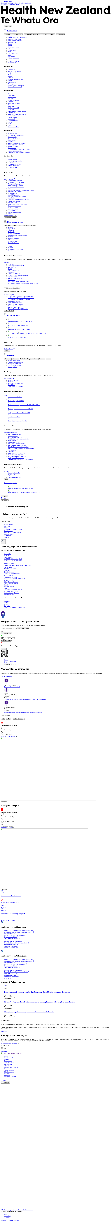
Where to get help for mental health (17, 204)
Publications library (25, 359)
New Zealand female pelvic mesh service (19, 281)
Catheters (10, 101)
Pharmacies (11, 272)
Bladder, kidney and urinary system (17, 37)
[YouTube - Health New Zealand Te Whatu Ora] (2, 1203)
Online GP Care (8, 349)
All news (3, 985)
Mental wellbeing (60, 34)
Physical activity (12, 117)
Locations (7, 1073)
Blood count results (13, 94)
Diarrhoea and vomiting (14, 71)
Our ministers (11, 385)
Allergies (10, 36)
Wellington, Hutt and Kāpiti (15, 249)
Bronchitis (10, 74)
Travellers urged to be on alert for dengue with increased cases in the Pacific (25, 699)
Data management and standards (17, 445)
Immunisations (36, 34)
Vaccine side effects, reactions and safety (19, 149)
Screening (10, 188)
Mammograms (12, 97)
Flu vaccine (11, 162)
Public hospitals (12, 264)
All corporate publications (15, 397)
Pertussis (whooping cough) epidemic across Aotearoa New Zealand (23, 712)
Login (4, 498)
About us (7, 350)
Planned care (11, 280)
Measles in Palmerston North (12, 687)
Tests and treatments (17, 34)
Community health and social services (18, 932)
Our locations (11, 474)
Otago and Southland (13, 238)
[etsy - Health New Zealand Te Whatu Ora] (56, 1201)
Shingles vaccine (12, 167)
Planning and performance (15, 365)
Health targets (8, 378)
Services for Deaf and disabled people (18, 275)
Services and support (10, 1076)
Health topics (8, 26)
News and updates (9, 1062)
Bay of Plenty (11, 228)
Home (6, 660)
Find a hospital (8, 225)
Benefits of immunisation (15, 151)
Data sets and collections (14, 434)
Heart (9, 51)
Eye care (10, 937)
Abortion (10, 98)
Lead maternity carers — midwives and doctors (21, 190)
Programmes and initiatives (15, 362)
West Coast (11, 251)
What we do (8, 359)
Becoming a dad (12, 202)
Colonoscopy (11, 95)
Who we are (16, 359)
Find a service (17, 225)
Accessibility (7, 1216)
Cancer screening (12, 105)
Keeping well (27, 34)
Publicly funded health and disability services (20, 296)
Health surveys (12, 440)
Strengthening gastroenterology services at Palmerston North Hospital (29, 1012)
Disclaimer (7, 1075)
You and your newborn (14, 201)
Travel (9, 123)
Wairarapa (10, 247)
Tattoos (10, 122)
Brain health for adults (14, 103)
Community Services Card (15, 306)
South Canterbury (13, 241)
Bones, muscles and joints (15, 40)
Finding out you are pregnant (16, 182)
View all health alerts (6, 676)
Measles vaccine (12, 133)
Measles (10, 76)
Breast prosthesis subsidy (15, 302)
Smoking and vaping (13, 120)
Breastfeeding (11, 198)
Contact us (42, 359)
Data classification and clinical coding (18, 447)
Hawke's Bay (11, 232)
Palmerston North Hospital (8, 736)
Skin (9, 59)
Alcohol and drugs (13, 207)
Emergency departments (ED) (16, 265)
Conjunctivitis (11, 77)
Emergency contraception (14, 935)
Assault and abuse (13, 209)
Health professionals (25, 3)
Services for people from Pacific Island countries (21, 298)
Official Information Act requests (17, 456)
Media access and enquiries (15, 454)
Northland (10, 236)
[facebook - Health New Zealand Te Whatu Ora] (2, 1085)
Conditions (7, 34)
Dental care (11, 106)
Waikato (10, 246)
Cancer (10, 44)
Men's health (11, 56)
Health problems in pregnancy (16, 185)
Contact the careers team (14, 477)
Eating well (11, 109)
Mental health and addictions (15, 943)
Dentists (10, 269)
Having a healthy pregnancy (15, 184)
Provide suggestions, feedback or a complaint (20, 459)
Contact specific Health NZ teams (17, 453)
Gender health (11, 112)
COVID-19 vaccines (13, 165)
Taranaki (10, 244)
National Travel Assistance (15, 307)
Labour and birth (12, 193)
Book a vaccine (12, 148)
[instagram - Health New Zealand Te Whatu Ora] (2, 1087)
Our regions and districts (14, 363)
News (6, 395)
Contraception (11, 140)
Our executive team (13, 380)
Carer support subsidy (14, 301)
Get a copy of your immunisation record (19, 152)
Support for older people (11, 946)
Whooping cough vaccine (15, 161)
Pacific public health (13, 116)
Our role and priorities (14, 360)
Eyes (9, 48)
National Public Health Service (16, 278)
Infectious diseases (13, 53)
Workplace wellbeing (13, 127)
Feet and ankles (12, 50)
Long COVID (12, 73)
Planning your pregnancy (15, 180)
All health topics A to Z (10, 215)
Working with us (12, 367)
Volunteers (4, 1031)
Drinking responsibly (13, 108)
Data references (12, 450)
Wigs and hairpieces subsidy (15, 304)
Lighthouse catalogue (14, 442)
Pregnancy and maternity (48, 34)
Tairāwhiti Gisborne (13, 243)
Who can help (8, 294)
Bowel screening (12, 137)
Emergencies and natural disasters (17, 111)
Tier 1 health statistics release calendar (18, 439)
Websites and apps (9, 1072)
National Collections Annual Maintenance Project (21, 448)
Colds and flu (11, 69)
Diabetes (10, 45)
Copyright (7, 1217)
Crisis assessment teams (14, 206)
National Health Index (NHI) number (18, 309)
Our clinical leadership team (15, 383)
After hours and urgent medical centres (18, 930)
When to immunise (13, 146)
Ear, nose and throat (13, 47)
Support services (12, 276)
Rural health (7, 978)
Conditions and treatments (11, 1058)
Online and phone (9, 310)
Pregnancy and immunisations (16, 187)
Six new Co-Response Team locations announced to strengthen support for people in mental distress (39, 1002)
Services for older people (14, 273)
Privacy (6, 1214)
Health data (34, 359)
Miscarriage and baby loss (15, 191)
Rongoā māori (12, 82)
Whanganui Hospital (6, 827)
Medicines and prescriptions (15, 79)
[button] (3, 1048)
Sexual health (11, 119)
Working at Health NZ (14, 473)
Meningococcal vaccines (14, 164)
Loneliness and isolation (14, 212)
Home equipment (12, 84)
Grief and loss (11, 210)
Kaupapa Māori (12, 941)
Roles (9, 476)
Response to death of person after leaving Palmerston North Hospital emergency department (37, 992)
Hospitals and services (10, 217)
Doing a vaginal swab (14, 138)
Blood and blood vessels (14, 39)
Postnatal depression (13, 195)
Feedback (7, 262)
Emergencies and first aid (15, 87)
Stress (9, 213)
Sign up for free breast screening (17, 135)
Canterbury (11, 230)
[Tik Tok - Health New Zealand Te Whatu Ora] (2, 1206)
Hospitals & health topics (8, 3)
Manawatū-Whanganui (14, 233)
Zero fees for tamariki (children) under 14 (19, 299)
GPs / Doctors (11, 938)
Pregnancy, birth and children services (18, 199)
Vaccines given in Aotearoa (15, 144)
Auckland (10, 227)
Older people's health (13, 58)
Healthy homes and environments (17, 114)
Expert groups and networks (15, 386)
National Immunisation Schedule (17, 143)
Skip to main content (6, 1)
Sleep (9, 125)
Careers (17, 3)
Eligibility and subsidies (29, 225)
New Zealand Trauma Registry (16, 443)
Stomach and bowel (13, 61)
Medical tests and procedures (16, 85)
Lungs (9, 55)
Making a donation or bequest (16, 458)
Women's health (12, 62)
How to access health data (15, 437)
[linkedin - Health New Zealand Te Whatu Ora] (2, 1090)
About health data (13, 436)
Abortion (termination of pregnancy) (18, 196)
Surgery (10, 80)
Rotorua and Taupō (13, 240)
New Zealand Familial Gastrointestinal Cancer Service (23, 283)
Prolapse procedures (13, 100)
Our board (10, 381)
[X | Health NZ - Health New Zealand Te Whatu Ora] (2, 1208)
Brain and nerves (12, 42)
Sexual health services (10, 944)
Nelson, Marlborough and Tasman (17, 235)
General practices (12, 267)
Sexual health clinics (13, 270)
